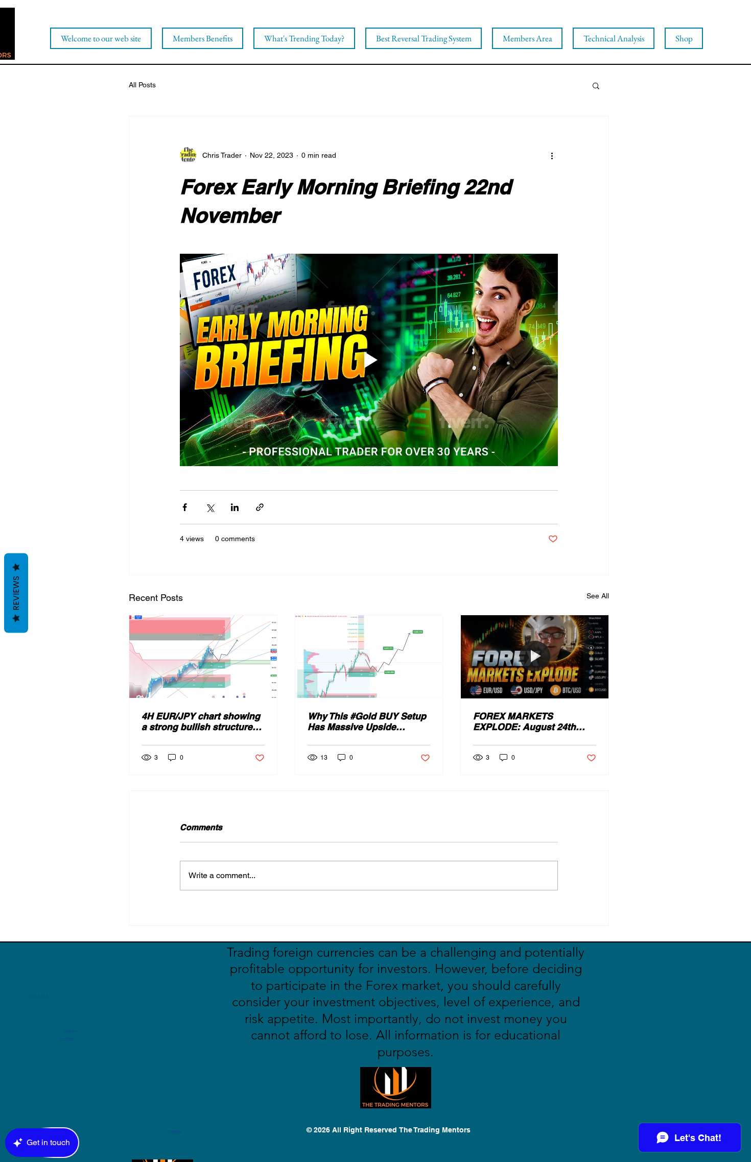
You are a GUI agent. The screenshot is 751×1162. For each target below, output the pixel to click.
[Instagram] (77, 922)
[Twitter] (37, 922)
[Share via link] (260, 507)
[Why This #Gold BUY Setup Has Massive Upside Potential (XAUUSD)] (369, 656)
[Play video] (369, 360)
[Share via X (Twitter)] (210, 507)
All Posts (142, 85)
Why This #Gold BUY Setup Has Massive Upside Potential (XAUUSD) (367, 721)
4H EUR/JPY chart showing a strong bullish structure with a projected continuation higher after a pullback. (201, 721)
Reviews (16, 593)
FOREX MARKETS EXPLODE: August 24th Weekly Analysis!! (524, 721)
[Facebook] (17, 922)
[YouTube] (57, 922)
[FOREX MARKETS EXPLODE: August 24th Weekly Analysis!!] (534, 656)
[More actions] (552, 155)
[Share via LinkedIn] (235, 507)
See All (597, 596)
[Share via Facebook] (185, 507)
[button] (596, 85)
